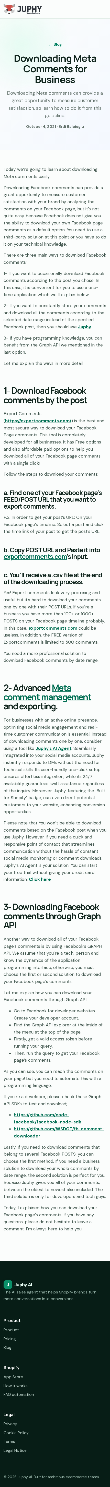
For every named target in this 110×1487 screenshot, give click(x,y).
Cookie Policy (16, 1432)
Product (11, 1330)
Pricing (10, 1338)
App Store (13, 1377)
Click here (40, 879)
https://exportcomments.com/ (38, 421)
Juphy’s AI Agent (53, 748)
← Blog (55, 44)
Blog (8, 1347)
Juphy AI (19, 1284)
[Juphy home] (23, 9)
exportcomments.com (35, 556)
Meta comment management (47, 692)
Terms (9, 1441)
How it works (16, 1385)
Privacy (10, 1423)
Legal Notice (15, 1450)
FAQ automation (19, 1394)
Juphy (84, 327)
